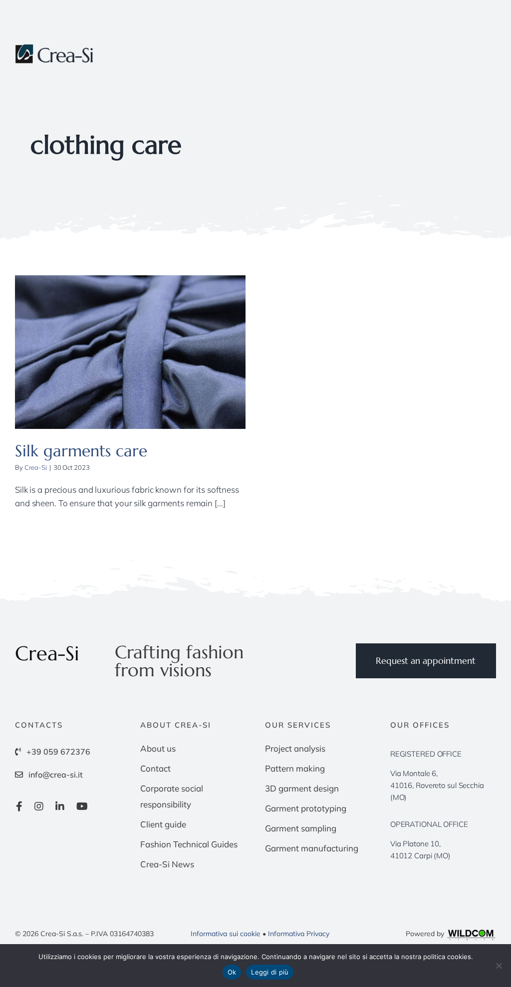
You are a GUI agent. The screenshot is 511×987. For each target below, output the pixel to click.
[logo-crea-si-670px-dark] (55, 48)
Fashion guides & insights (130, 362)
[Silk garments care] (130, 352)
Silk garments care (81, 451)
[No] (499, 966)
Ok (232, 972)
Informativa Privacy (298, 933)
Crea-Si (35, 467)
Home (40, 115)
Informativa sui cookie (225, 933)
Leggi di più (269, 972)
